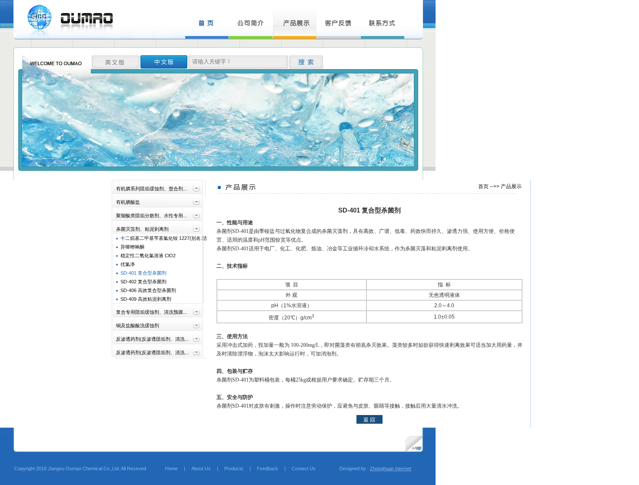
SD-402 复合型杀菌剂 (143, 281)
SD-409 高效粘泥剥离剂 (145, 299)
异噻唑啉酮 (132, 246)
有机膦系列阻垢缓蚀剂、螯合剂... (151, 188)
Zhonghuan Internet (390, 468)
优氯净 (127, 264)
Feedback (267, 468)
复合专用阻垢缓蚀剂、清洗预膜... (151, 312)
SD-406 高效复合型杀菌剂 (148, 290)
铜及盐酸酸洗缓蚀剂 (137, 325)
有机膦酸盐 (128, 202)
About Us (201, 468)
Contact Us (304, 468)
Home (167, 468)
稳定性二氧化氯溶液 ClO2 (148, 255)
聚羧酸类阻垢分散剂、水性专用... (151, 215)
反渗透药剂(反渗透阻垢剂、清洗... (152, 339)
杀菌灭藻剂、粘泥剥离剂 (142, 229)
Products (233, 468)
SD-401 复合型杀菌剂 (143, 273)
